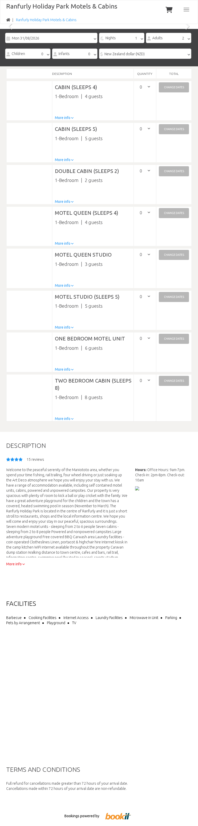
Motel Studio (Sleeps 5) (87, 297)
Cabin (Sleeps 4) (76, 87)
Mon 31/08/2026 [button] (25, 38)
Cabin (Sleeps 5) (76, 129)
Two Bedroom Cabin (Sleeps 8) (93, 384)
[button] (174, 87)
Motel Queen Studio (83, 255)
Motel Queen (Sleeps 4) (86, 213)
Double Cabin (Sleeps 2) (87, 171)
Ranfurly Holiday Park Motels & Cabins (61, 6)
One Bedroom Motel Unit (90, 338)
